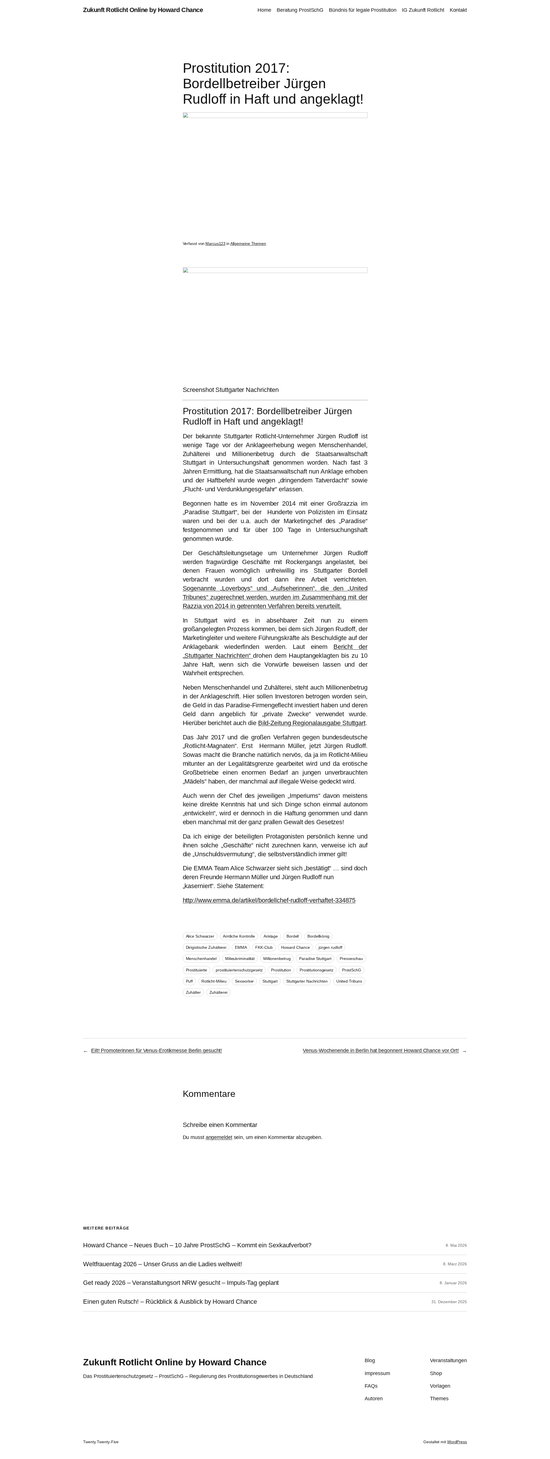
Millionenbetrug (277, 958)
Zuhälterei (218, 992)
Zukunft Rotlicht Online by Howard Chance (143, 9)
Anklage (271, 936)
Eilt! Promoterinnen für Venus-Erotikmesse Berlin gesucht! (156, 1050)
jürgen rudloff (330, 947)
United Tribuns (349, 981)
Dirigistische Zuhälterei (206, 947)
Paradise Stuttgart (315, 958)
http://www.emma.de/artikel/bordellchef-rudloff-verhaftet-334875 (269, 900)
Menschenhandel (201, 958)
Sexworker (244, 981)
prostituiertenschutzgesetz (239, 970)
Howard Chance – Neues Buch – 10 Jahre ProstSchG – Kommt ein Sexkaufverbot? (197, 1245)
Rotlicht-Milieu (214, 981)
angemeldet (219, 1137)
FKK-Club (263, 947)
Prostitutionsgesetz (316, 970)
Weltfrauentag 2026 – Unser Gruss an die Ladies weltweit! (162, 1264)
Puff (189, 981)
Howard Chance (295, 947)
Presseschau (351, 958)
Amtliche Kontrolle (239, 936)
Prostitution (281, 970)
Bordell (292, 936)
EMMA (241, 947)
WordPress (457, 1442)
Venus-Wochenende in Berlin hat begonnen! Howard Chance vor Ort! (381, 1050)
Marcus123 (215, 243)
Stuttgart (270, 981)
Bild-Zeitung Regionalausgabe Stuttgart (312, 722)
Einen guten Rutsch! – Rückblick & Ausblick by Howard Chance (170, 1301)
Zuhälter (193, 992)
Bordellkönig (318, 936)
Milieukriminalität (240, 958)
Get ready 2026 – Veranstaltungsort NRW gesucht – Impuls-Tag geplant (181, 1282)
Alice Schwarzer (200, 936)
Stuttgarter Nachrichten (307, 981)
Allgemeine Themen (248, 243)
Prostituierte (196, 970)
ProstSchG (351, 970)
